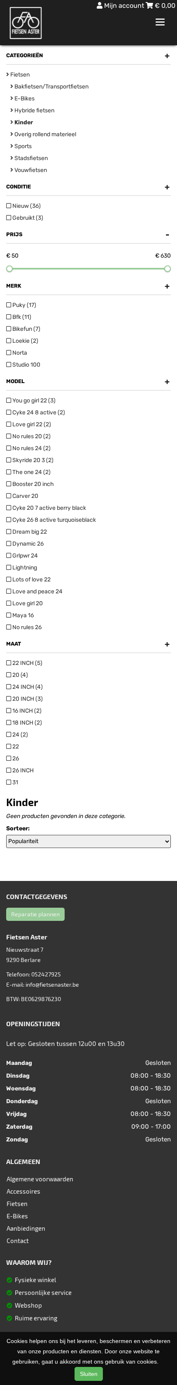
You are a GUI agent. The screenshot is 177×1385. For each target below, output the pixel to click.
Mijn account (124, 5)
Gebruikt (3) (27, 217)
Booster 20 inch (32, 484)
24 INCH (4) (27, 686)
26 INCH (22, 770)
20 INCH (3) (27, 698)
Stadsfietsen (30, 158)
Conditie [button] (88, 187)
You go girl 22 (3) (33, 400)
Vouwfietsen (30, 170)
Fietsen (19, 74)
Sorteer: (18, 828)
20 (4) (19, 675)
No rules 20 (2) (31, 436)
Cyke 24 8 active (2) (38, 412)
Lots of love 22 (31, 579)
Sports (22, 146)
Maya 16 (22, 615)
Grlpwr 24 (24, 555)
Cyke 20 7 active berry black (48, 507)
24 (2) (19, 734)
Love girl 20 (27, 603)
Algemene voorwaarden (40, 1179)
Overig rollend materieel (44, 134)
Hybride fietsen (33, 110)
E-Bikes (24, 98)
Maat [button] (88, 644)
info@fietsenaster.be (52, 984)
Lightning (24, 567)
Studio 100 (25, 364)
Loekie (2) (24, 340)
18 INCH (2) (26, 722)
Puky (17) (23, 305)
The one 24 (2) (31, 472)
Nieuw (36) (26, 205)
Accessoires (23, 1191)
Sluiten (89, 1374)
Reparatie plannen (35, 914)
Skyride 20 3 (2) (32, 460)
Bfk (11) (21, 317)
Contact (18, 1240)
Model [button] (88, 381)
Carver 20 (24, 496)
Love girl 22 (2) (31, 424)
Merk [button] (88, 286)
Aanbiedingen (26, 1228)
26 (15, 758)
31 (14, 782)
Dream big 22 (29, 531)
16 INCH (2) (26, 710)
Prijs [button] (88, 234)
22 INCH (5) (26, 663)
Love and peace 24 (37, 591)
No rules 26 (26, 627)
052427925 (46, 974)
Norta (19, 352)
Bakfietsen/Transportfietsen (50, 86)
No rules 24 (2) (31, 448)
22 (15, 746)
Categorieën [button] (88, 55)
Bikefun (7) (25, 328)
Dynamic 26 (27, 543)
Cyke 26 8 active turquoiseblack (53, 519)
